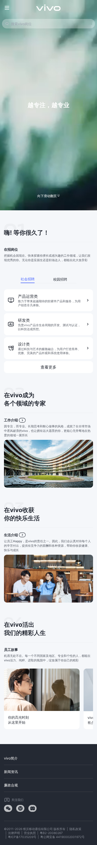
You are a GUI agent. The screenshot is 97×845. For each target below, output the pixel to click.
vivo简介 (11, 758)
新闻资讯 (11, 771)
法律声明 (14, 833)
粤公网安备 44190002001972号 (62, 837)
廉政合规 (11, 785)
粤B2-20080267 (51, 833)
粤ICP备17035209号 (22, 837)
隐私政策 (75, 829)
